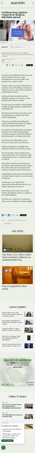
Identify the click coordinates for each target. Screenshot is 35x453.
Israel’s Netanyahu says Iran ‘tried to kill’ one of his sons (11, 345)
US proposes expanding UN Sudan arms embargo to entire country (12, 322)
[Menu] (2, 3)
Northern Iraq (7, 223)
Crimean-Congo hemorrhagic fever (17, 220)
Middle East (5, 402)
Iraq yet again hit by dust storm (14, 287)
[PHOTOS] (17, 243)
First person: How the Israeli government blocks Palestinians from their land (11, 406)
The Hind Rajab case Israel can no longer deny (12, 415)
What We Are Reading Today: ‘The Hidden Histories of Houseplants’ (11, 338)
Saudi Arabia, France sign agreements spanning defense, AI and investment (12, 314)
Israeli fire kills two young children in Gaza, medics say (11, 329)
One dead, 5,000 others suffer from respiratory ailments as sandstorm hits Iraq (16, 257)
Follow (30, 65)
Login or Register (7, 440)
